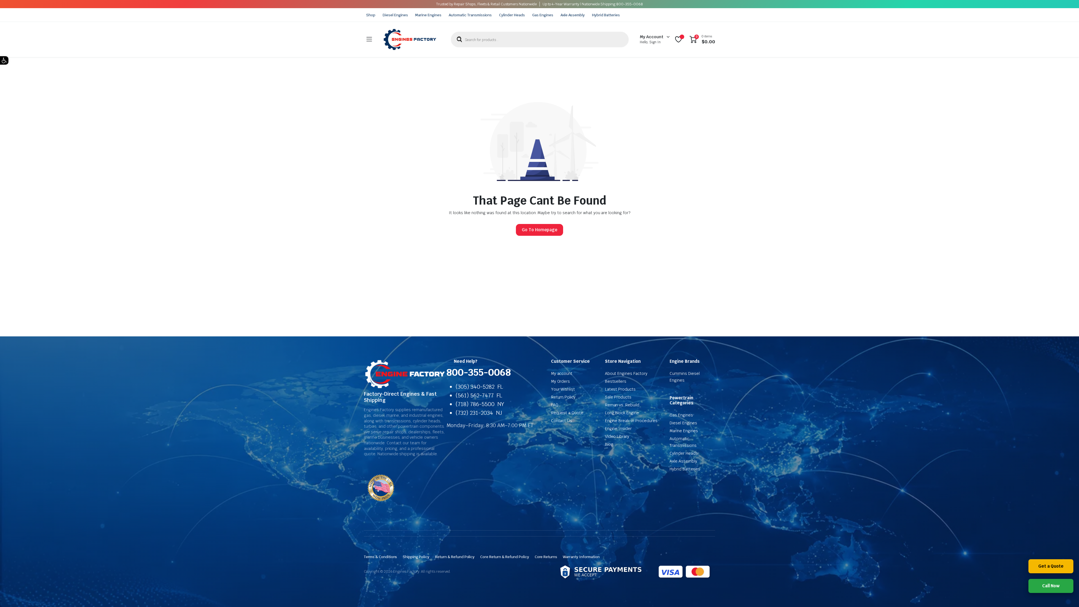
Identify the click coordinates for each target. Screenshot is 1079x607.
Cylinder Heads (512, 15)
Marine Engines (428, 15)
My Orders (560, 381)
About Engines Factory (626, 373)
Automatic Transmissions (470, 15)
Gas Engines (542, 15)
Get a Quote (1051, 566)
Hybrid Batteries (606, 15)
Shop (370, 15)
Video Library (617, 436)
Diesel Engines (395, 15)
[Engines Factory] (410, 39)
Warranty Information (581, 556)
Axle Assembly (573, 15)
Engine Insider (618, 428)
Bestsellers (616, 381)
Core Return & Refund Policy (504, 556)
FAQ (554, 404)
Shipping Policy (416, 556)
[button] (4, 60)
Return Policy (563, 397)
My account (562, 373)
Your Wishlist (563, 389)
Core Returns (546, 556)
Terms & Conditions (380, 556)
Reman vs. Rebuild (622, 404)
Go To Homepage (539, 229)
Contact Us (561, 420)
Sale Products (618, 397)
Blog (609, 444)
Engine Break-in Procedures (631, 420)
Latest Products (620, 389)
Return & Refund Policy (455, 556)
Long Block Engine (622, 412)
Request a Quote (567, 412)
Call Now (1051, 585)
